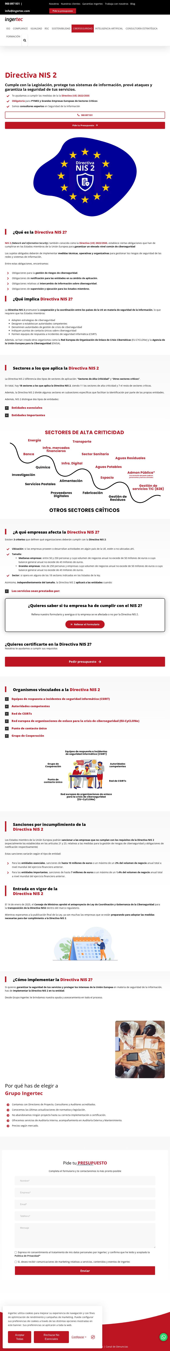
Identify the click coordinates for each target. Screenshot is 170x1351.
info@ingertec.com (17, 11)
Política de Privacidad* (27, 1255)
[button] (25, 40)
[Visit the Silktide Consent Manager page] (93, 1337)
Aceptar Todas (19, 1337)
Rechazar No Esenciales (51, 1337)
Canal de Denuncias (117, 1346)
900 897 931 (12, 3)
